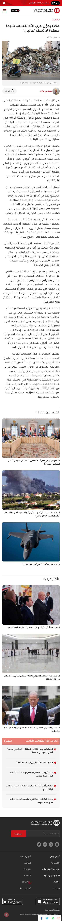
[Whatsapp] (52, 918)
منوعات (27, 869)
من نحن (56, 888)
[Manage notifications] (6, 914)
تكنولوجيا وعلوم (52, 876)
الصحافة (55, 863)
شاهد (25, 882)
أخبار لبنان (55, 857)
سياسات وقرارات (51, 869)
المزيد (9, 741)
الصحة (27, 876)
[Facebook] (41, 918)
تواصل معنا (25, 888)
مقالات (56, 20)
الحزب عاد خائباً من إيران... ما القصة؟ (34, 763)
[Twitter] (47, 918)
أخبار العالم (25, 857)
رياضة (57, 882)
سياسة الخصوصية (52, 910)
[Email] (58, 918)
